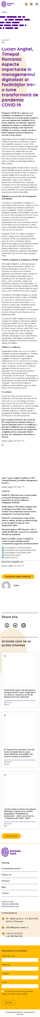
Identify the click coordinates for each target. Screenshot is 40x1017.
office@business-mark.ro (17, 927)
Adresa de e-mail (8, 956)
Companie (5, 973)
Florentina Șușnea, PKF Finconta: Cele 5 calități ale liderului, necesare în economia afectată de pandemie (19, 532)
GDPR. (25, 994)
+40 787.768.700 (14, 936)
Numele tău (6, 965)
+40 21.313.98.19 (14, 933)
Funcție (4, 982)
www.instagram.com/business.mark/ (17, 552)
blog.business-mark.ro (12, 555)
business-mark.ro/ (11, 557)
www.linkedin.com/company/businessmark (20, 550)
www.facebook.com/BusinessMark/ (17, 547)
